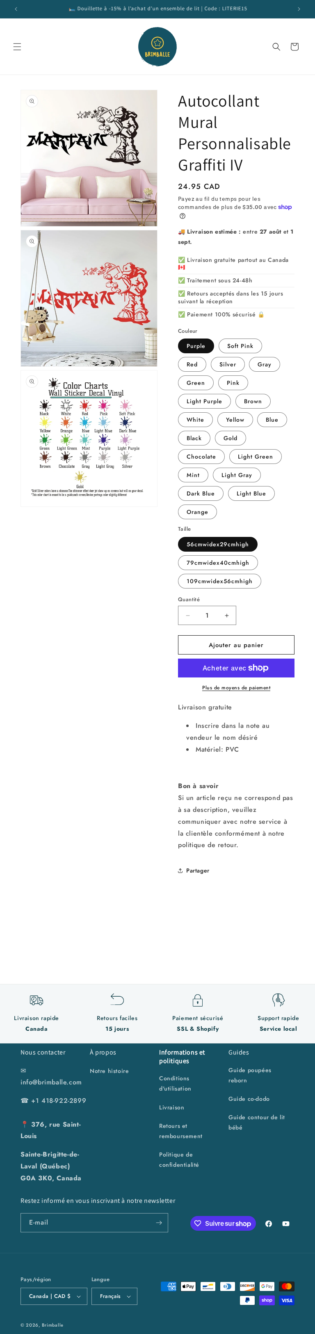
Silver (227, 364)
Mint (193, 475)
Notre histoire (109, 1071)
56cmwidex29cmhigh (218, 544)
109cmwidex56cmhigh (220, 581)
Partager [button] (198, 870)
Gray (265, 364)
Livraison (171, 1107)
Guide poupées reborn (250, 1075)
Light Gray (236, 475)
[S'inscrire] (159, 1222)
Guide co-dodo (249, 1099)
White (195, 420)
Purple (196, 346)
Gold (230, 438)
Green (196, 383)
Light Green (255, 456)
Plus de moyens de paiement (236, 687)
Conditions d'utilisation (175, 1083)
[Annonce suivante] (299, 9)
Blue (272, 420)
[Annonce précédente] (16, 9)
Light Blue (251, 493)
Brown (253, 401)
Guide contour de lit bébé (256, 1122)
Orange (197, 512)
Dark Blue (201, 493)
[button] (17, 47)
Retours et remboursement (181, 1131)
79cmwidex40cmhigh (218, 563)
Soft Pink (240, 346)
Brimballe (53, 1325)
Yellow (235, 420)
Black (194, 438)
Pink (233, 383)
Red (192, 364)
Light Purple (204, 401)
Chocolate (201, 456)
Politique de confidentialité (179, 1159)
